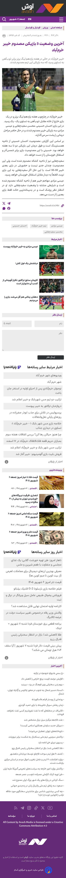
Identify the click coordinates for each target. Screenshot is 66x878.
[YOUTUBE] (50, 807)
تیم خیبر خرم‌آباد (39, 226)
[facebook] (9, 208)
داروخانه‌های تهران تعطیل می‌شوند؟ (45, 731)
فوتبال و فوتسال (32, 28)
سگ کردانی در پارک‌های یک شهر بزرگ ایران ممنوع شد (37, 780)
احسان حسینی (20, 226)
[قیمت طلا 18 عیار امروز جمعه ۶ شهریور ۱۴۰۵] (51, 483)
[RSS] (16, 808)
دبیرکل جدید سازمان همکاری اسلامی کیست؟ (41, 725)
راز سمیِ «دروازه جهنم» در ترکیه (48, 673)
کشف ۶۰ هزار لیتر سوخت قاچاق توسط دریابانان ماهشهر (36, 754)
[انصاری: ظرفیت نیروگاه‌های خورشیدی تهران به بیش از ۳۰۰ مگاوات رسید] (51, 501)
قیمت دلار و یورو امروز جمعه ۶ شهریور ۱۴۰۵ (23, 533)
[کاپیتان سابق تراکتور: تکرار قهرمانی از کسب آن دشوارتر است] (51, 286)
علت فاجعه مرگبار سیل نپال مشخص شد (43, 720)
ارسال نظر (50, 357)
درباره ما (31, 816)
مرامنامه (12, 816)
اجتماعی (33, 507)
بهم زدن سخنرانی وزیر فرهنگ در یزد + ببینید (42, 684)
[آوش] (33, 8)
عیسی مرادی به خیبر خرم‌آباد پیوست (20, 247)
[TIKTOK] (36, 808)
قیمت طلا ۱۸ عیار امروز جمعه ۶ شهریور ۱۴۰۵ (23, 479)
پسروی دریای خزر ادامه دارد (50, 742)
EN (29, 19)
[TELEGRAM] (22, 808)
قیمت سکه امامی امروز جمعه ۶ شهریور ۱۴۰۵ (23, 515)
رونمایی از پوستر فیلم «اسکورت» (47, 699)
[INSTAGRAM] (29, 808)
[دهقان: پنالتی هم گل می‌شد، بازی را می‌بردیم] (51, 303)
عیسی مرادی (56, 226)
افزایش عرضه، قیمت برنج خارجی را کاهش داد (42, 679)
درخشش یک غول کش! (26, 263)
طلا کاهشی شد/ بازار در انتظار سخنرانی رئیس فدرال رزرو (37, 748)
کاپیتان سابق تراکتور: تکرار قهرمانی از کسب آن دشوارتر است (20, 282)
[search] (3, 19)
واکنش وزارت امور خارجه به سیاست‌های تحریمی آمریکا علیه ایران (33, 769)
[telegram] (9, 203)
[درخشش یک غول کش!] (51, 269)
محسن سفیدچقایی (53, 232)
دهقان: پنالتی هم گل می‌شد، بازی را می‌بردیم (21, 299)
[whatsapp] (4, 208)
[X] (43, 808)
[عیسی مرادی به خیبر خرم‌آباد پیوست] (51, 252)
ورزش (45, 28)
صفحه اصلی (56, 28)
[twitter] (4, 203)
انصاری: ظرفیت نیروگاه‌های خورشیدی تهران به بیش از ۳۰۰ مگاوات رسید (23, 499)
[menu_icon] (61, 19)
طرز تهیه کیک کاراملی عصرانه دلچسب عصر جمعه (39, 774)
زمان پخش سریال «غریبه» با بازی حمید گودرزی (40, 705)
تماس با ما (52, 816)
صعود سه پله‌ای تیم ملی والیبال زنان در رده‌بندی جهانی (37, 786)
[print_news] (4, 36)
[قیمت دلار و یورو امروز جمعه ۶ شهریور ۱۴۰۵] (51, 537)
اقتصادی (33, 489)
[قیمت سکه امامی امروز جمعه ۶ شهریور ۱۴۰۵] (51, 519)
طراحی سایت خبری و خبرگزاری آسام (28, 870)
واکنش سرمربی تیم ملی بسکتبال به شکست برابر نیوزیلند (35, 737)
